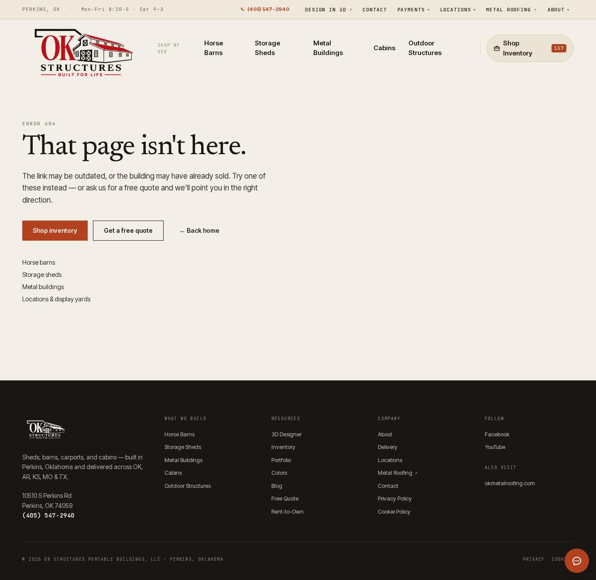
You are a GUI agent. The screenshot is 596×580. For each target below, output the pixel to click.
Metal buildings (43, 286)
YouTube (495, 446)
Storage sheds (42, 274)
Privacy (534, 559)
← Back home (199, 230)
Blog (276, 485)
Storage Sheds (267, 48)
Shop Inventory (533, 48)
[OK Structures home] (81, 55)
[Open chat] (577, 561)
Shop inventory (55, 230)
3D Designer (286, 434)
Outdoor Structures (425, 48)
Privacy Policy (395, 498)
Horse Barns (213, 48)
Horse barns (38, 262)
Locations (458, 10)
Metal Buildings (328, 48)
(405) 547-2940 (268, 9)
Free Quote (284, 498)
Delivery (387, 446)
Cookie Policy (394, 511)
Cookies (563, 559)
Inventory (283, 446)
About (558, 10)
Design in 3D (328, 10)
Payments (413, 10)
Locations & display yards (56, 299)
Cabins (384, 48)
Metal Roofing (511, 10)
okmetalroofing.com (510, 483)
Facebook (497, 434)
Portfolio (281, 459)
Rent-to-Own (287, 511)
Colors (279, 472)
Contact (375, 10)
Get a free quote (128, 230)
